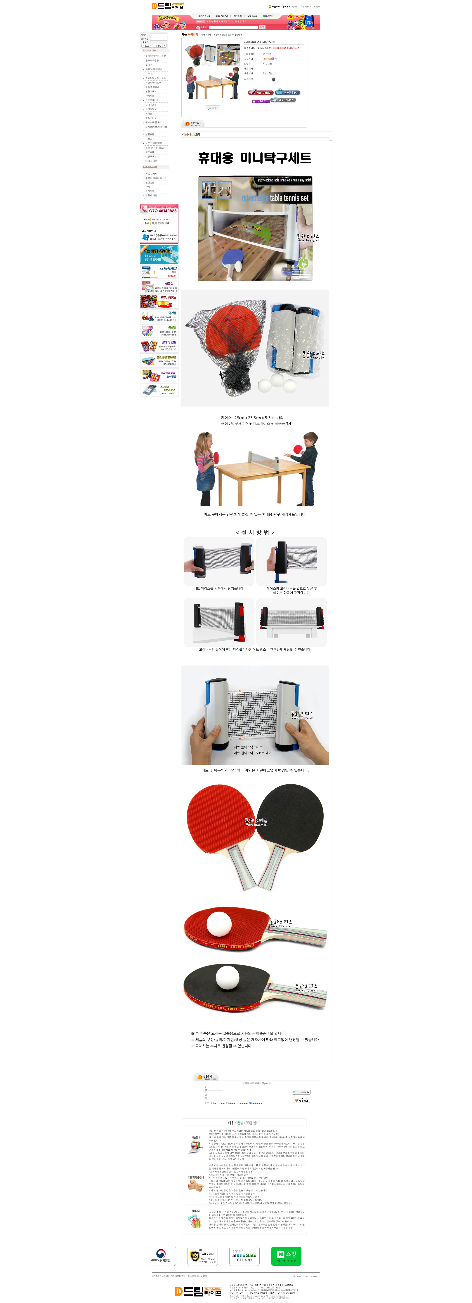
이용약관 (202, 1276)
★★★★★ (257, 1103)
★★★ (232, 1103)
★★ (223, 1103)
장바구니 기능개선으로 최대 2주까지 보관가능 (229, 21)
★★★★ (244, 1103)
